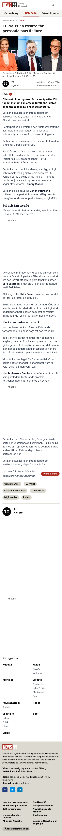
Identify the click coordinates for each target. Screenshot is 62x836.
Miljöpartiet (10, 497)
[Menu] (58, 5)
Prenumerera (50, 473)
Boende (6, 707)
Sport (35, 696)
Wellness (37, 673)
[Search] (53, 5)
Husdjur (7, 664)
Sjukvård (37, 669)
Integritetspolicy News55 (11, 816)
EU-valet (30, 484)
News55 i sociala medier (42, 810)
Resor (36, 702)
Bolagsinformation (43, 805)
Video (6, 732)
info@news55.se (20, 783)
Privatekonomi (51, 13)
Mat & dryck (39, 692)
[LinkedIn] (19, 789)
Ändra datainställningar (17, 828)
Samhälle (31, 13)
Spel (35, 713)
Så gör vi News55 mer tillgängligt (45, 822)
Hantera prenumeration (15, 802)
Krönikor (7, 679)
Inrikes (21, 20)
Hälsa (36, 664)
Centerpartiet (11, 484)
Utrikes (6, 726)
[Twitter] (12, 789)
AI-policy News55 (12, 821)
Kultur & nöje (39, 688)
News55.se (8, 20)
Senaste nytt (12, 13)
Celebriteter (39, 684)
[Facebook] (4, 789)
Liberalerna (38, 490)
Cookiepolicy (40, 815)
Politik (26, 497)
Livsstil (37, 679)
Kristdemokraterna (15, 490)
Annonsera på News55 (14, 805)
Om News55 (39, 802)
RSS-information (11, 809)
